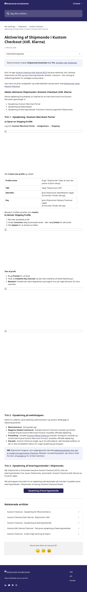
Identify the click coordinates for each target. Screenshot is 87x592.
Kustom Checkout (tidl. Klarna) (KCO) (31, 72)
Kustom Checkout (36, 26)
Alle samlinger (10, 26)
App (71, 572)
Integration (22, 26)
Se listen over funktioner (66, 63)
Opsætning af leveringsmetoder (43, 490)
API (71, 576)
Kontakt (72, 580)
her (63, 195)
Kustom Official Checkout (38, 435)
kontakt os (21, 456)
